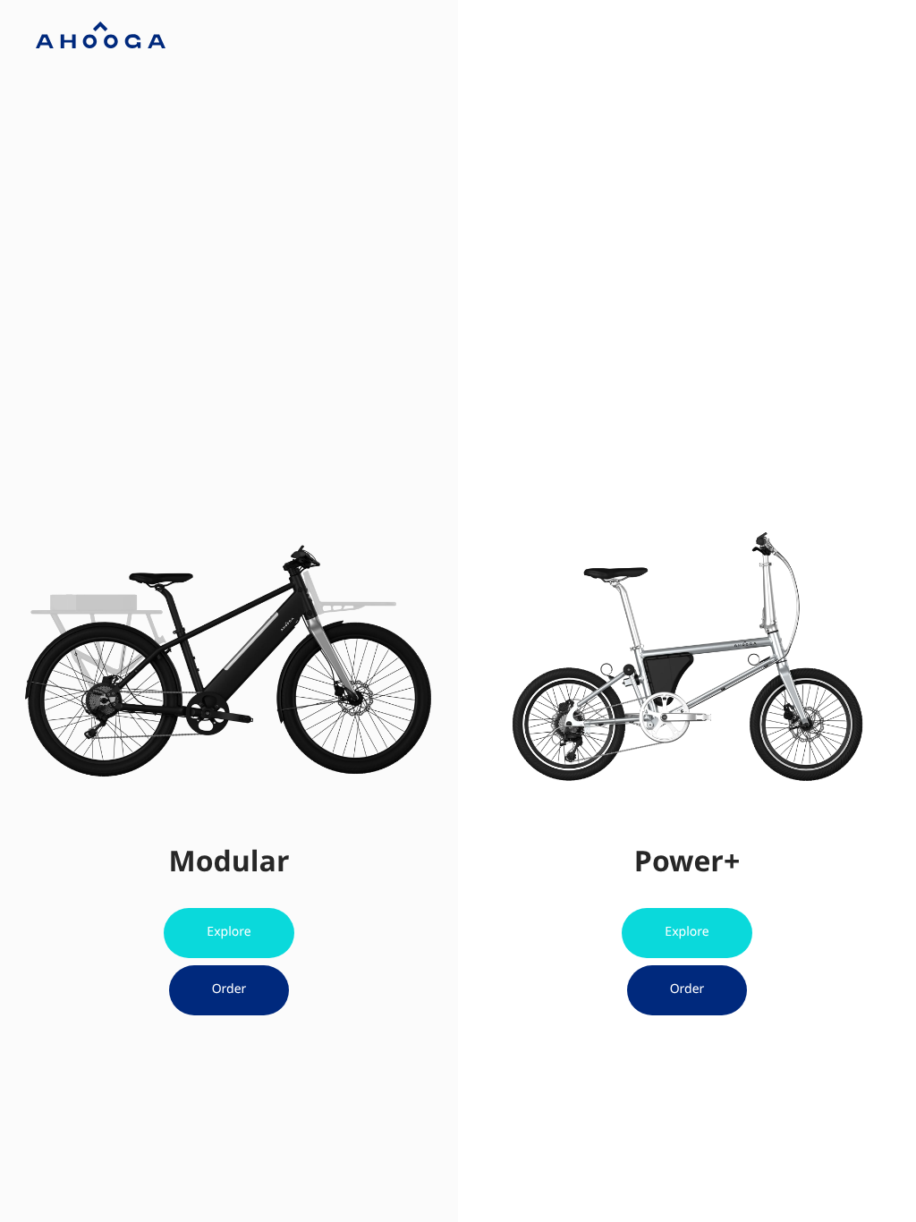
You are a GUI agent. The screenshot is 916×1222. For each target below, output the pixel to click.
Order (229, 988)
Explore (228, 931)
